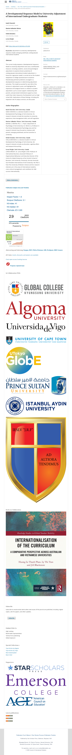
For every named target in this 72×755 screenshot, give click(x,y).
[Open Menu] (6, 2)
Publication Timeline (50, 735)
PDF (47, 42)
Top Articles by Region (12, 648)
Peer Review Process (38, 735)
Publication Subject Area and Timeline (17, 188)
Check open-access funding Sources (16, 259)
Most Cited (9, 655)
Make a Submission (12, 180)
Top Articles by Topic (12, 650)
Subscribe (11, 618)
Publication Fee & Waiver (23, 735)
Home (7, 6)
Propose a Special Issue (17, 266)
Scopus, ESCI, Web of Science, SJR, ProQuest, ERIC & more (43, 250)
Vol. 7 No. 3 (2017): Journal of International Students (31, 6)
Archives (13, 6)
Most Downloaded (11, 653)
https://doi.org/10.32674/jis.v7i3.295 (19, 46)
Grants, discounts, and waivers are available (25, 255)
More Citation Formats (51, 99)
